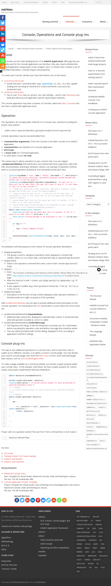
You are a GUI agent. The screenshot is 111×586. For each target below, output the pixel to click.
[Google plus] (2, 28)
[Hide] (1, 71)
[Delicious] (2, 50)
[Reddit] (2, 44)
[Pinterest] (2, 39)
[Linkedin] (2, 34)
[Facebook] (2, 17)
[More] (2, 66)
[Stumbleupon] (2, 55)
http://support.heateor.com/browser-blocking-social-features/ (38, 276)
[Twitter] (2, 23)
